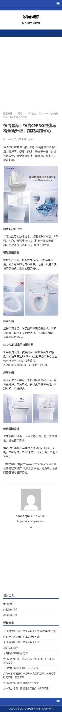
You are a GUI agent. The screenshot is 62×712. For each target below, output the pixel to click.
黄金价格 (8, 603)
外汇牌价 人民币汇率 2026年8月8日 (21, 636)
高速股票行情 (10, 615)
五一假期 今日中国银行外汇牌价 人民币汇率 (26, 688)
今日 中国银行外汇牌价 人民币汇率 (21, 642)
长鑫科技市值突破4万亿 (15, 653)
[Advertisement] (31, 71)
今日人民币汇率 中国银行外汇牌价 (21, 682)
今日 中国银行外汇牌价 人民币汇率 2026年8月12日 (29, 631)
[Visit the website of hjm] (31, 527)
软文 (8, 464)
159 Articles (40, 516)
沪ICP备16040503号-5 (44, 708)
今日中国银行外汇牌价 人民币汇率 (21, 668)
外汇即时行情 (10, 609)
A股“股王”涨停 (10, 647)
